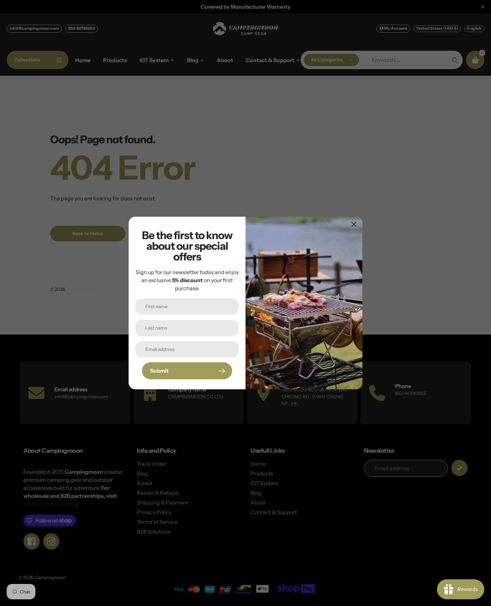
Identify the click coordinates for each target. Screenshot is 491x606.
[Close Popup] (354, 224)
